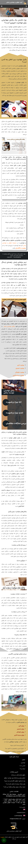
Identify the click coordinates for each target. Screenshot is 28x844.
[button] (26, 6)
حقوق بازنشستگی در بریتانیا (18, 775)
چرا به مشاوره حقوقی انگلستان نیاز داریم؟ (14, 781)
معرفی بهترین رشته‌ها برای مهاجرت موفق (14, 778)
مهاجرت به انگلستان (21, 248)
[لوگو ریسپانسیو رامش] (25, 2)
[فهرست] (1, 6)
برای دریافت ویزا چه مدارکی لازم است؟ (15, 784)
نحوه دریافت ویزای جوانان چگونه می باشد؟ (14, 787)
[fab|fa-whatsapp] (14, 840)
